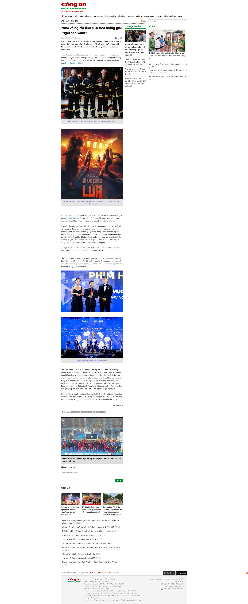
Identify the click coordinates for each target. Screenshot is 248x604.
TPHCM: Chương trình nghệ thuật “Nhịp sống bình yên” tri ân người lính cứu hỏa (135, 62)
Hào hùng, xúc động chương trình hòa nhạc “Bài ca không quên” (86, 543)
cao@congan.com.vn (176, 586)
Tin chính (68, 16)
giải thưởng (74, 218)
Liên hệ (85, 573)
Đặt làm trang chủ (71, 573)
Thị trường (111, 16)
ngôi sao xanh (86, 412)
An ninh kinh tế (100, 16)
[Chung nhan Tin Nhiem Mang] (172, 589)
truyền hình (102, 412)
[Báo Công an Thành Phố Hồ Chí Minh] (62, 15)
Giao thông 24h (86, 16)
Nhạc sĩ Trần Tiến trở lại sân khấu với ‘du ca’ (79, 539)
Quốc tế (139, 16)
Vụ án (76, 16)
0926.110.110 (102, 573)
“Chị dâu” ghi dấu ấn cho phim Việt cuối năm (78, 554)
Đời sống (121, 16)
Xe (175, 16)
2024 (80, 63)
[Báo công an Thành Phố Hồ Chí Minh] (74, 6)
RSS (144, 21)
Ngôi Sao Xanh (71, 63)
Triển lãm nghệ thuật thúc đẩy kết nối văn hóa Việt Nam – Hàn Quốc (87, 531)
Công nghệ (168, 16)
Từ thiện (159, 16)
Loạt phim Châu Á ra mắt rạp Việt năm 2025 (78, 558)
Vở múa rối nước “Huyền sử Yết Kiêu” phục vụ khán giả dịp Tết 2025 (88, 527)
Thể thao (130, 16)
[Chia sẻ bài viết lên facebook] (116, 38)
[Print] (121, 38)
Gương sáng (149, 16)
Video (179, 16)
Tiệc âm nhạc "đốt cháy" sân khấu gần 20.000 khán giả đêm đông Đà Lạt (89, 562)
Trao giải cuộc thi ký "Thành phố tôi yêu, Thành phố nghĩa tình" (135, 71)
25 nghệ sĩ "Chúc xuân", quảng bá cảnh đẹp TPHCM (81, 535)
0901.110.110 (113, 573)
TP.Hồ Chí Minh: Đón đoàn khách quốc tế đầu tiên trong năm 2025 (91, 509)
